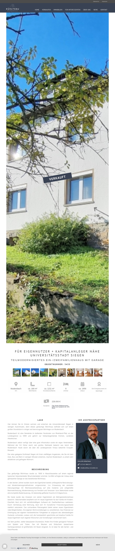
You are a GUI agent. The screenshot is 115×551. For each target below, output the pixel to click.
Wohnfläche (32, 391)
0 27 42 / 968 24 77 (86, 464)
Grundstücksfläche (49, 391)
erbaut (82, 391)
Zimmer (65, 391)
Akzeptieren (62, 545)
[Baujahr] (82, 384)
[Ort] (16, 384)
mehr (98, 545)
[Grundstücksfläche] (49, 384)
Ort (16, 391)
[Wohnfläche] (32, 384)
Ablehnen (26, 545)
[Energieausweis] (99, 384)
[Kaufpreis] (46, 401)
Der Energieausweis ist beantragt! (99, 390)
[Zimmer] (66, 384)
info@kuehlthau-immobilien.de (89, 468)
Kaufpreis (46, 406)
